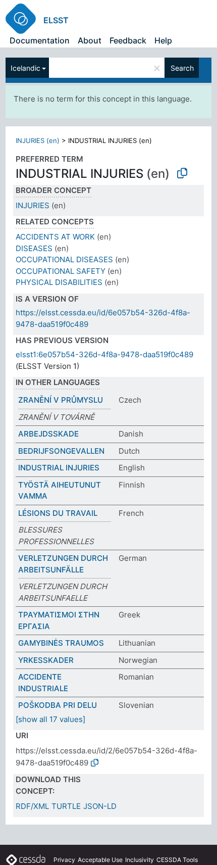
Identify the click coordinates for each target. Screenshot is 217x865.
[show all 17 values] (50, 719)
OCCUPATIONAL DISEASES (64, 259)
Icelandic (25, 68)
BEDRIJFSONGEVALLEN (61, 451)
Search (182, 68)
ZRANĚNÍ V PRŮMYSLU (60, 400)
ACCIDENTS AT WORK (55, 237)
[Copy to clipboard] (182, 173)
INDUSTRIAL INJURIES (58, 467)
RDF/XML (32, 806)
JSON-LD (100, 806)
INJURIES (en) (38, 140)
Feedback (128, 40)
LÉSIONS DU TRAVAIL (57, 513)
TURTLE (66, 806)
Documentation (40, 40)
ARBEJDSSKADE (48, 434)
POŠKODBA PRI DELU (57, 705)
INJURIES (32, 205)
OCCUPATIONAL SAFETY (60, 271)
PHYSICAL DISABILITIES (59, 282)
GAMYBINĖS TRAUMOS (61, 643)
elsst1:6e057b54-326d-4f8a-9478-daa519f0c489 (104, 354)
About (89, 40)
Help (163, 40)
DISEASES (34, 248)
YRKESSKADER (46, 660)
